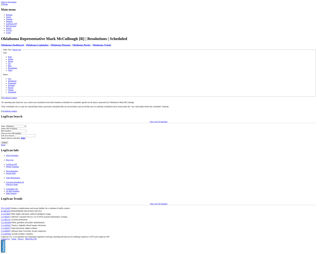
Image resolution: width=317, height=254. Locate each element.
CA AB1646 (6, 234)
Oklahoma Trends (101, 45)
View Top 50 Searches (158, 122)
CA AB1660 (6, 222)
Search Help (11, 173)
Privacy (21, 239)
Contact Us (5, 239)
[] (23, 138)
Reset (3, 145)
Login (8, 33)
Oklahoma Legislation (37, 45)
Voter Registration (13, 178)
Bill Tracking (11, 26)
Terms (13, 239)
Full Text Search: (8, 136)
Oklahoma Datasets (60, 45)
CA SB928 (5, 231)
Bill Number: (6, 131)
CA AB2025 (6, 225)
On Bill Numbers (12, 191)
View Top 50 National (158, 204)
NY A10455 (6, 208)
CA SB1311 (6, 220)
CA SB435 (5, 217)
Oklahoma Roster (81, 45)
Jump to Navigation (8, 2)
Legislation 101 (12, 189)
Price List (9, 160)
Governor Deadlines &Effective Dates (15, 183)
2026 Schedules (12, 155)
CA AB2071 (6, 228)
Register (9, 15)
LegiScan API (11, 24)
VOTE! (9, 30)
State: (3, 126)
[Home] (4, 4)
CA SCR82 (5, 214)
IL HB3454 (5, 211)
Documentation (12, 171)
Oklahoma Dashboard (12, 45)
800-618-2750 (31, 239)
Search (8, 28)
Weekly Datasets (12, 167)
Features (9, 19)
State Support (11, 193)
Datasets (9, 21)
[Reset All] (17, 50)
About (8, 17)
